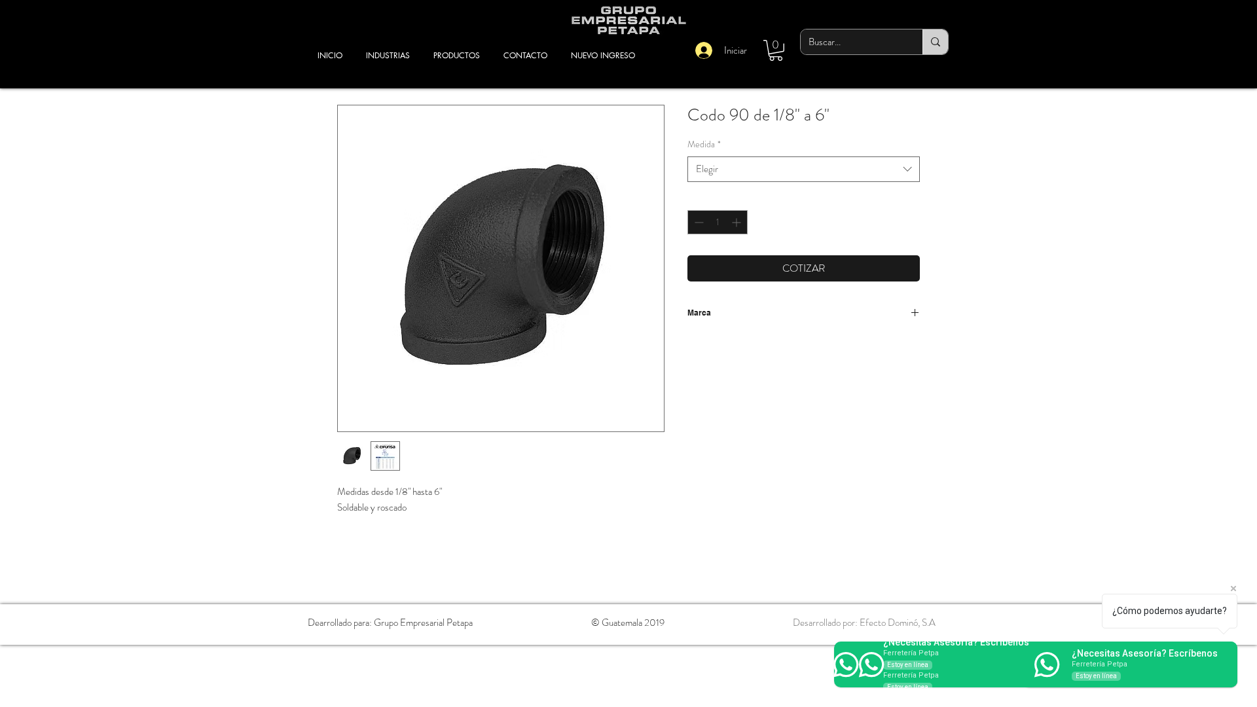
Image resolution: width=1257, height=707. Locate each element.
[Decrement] (697, 222)
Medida (704, 144)
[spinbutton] (717, 222)
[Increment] (737, 222)
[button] (775, 50)
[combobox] (803, 169)
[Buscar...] (935, 41)
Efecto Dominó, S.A (898, 622)
